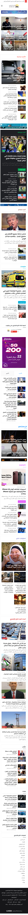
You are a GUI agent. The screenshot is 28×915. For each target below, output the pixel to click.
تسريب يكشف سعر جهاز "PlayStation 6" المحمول (10, 531)
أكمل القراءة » (22, 169)
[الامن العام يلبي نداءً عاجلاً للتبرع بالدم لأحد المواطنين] (14, 23)
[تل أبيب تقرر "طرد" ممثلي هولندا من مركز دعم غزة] (20, 35)
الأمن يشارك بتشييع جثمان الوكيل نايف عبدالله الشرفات (9, 812)
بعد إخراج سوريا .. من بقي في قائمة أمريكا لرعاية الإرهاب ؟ (10, 259)
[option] (14, 34)
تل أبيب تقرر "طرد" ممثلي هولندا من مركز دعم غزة (21, 39)
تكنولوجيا (23, 855)
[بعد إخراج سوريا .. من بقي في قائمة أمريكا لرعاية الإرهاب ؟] (22, 257)
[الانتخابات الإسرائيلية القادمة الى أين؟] (21, 389)
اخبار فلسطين (22, 844)
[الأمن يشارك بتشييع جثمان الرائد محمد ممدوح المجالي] (22, 826)
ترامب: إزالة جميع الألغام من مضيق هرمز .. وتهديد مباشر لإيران (15, 236)
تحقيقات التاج (22, 850)
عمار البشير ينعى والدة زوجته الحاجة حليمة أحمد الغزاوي (10, 805)
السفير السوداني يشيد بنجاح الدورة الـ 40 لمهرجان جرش (10, 395)
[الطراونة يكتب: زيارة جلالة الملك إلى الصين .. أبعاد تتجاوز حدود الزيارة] (22, 759)
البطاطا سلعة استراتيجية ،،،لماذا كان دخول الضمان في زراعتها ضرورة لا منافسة (14, 703)
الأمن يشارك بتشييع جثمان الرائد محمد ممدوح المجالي (9, 826)
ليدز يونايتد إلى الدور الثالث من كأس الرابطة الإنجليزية (10, 103)
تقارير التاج (10, 902)
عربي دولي (22, 866)
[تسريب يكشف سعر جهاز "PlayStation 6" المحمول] (22, 530)
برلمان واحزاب (22, 846)
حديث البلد (22, 857)
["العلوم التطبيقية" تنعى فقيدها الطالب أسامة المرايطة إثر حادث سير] (22, 797)
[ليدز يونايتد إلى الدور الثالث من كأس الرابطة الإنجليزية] (22, 102)
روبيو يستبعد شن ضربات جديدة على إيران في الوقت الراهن (10, 110)
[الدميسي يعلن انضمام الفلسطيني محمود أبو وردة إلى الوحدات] (23, 181)
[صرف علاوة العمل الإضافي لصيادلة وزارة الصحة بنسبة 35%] (7, 35)
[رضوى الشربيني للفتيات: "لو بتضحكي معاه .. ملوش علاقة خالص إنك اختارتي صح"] (14, 436)
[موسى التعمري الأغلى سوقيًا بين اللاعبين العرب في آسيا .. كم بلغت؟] (23, 116)
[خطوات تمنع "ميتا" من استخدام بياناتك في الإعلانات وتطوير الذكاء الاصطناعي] (22, 514)
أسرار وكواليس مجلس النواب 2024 (15, 904)
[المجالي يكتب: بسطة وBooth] (22, 753)
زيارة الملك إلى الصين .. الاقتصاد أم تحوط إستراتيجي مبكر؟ (10, 773)
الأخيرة (20, 373)
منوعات (23, 880)
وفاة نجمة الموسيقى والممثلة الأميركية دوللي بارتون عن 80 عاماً (10, 95)
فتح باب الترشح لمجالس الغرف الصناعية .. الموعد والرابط (14, 675)
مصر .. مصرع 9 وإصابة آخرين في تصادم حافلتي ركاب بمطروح (14, 292)
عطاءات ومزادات (21, 871)
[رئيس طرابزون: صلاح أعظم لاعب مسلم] (22, 174)
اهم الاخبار (23, 848)
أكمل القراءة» (22, 245)
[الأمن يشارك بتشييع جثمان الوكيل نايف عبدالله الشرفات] (22, 812)
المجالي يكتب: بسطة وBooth (11, 752)
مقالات (23, 875)
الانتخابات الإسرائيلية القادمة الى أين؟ (10, 388)
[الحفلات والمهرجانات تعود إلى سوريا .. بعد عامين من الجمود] (14, 450)
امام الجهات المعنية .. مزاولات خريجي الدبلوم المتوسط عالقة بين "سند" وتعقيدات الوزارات (7, 588)
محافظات (23, 873)
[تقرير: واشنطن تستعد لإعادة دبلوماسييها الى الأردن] (22, 250)
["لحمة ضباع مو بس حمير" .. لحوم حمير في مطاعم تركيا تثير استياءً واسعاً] (22, 315)
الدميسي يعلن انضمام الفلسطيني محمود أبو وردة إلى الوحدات (9, 182)
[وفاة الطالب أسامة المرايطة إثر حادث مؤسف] (22, 820)
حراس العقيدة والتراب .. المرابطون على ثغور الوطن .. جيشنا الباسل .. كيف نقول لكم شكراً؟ (10, 781)
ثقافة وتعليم (22, 853)
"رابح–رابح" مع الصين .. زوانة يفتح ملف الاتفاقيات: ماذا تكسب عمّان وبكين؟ (20, 610)
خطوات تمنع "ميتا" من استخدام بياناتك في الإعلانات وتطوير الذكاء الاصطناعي (9, 516)
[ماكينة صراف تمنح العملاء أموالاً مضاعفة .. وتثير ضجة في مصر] (14, 72)
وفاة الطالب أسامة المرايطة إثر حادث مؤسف (10, 819)
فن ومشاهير (22, 868)
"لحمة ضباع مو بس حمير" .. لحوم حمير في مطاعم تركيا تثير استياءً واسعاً (10, 317)
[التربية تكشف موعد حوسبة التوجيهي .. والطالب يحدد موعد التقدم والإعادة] (22, 522)
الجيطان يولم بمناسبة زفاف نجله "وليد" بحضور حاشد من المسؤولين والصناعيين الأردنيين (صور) (9, 404)
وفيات (23, 882)
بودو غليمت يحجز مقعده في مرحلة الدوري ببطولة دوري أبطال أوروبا (15, 158)
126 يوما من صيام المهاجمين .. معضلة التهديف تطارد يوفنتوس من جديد (9, 190)
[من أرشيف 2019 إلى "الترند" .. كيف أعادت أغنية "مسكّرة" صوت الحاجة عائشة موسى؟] (14, 556)
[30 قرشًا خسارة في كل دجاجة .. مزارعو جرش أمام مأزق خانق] (7, 46)
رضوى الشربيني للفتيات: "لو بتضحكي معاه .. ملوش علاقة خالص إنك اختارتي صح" (14, 441)
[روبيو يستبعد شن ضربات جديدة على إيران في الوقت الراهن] (22, 108)
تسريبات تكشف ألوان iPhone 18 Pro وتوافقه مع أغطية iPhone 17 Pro (14, 491)
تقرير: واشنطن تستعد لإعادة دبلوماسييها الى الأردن (9, 252)
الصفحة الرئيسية (22, 899)
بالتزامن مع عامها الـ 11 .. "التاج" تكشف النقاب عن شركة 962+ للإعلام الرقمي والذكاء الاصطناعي (20, 588)
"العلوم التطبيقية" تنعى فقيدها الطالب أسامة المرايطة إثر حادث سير (10, 797)
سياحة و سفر (22, 862)
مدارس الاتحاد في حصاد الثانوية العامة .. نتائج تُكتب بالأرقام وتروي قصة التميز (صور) (9, 380)
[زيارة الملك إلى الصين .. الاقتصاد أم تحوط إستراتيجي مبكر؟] (22, 773)
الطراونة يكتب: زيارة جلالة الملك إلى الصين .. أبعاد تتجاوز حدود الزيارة (10, 759)
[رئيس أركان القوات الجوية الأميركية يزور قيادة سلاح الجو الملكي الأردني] (20, 46)
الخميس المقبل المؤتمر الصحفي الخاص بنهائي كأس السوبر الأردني (9, 198)
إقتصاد (23, 841)
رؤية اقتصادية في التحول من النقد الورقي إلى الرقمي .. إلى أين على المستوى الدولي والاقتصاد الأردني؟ (9, 415)
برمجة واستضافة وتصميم (17, 910)
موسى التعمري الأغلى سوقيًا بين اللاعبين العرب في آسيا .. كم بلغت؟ (9, 118)
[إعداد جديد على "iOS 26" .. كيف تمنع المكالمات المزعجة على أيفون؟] (22, 506)
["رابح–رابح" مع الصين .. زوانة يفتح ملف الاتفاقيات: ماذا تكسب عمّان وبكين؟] (20, 599)
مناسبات (23, 877)
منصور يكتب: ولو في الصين (11, 766)
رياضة (23, 859)
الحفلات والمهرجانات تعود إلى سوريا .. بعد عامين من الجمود (14, 453)
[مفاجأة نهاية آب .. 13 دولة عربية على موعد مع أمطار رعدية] (22, 307)
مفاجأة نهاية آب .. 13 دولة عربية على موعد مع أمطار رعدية (10, 309)
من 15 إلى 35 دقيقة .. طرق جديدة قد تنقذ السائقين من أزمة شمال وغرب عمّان (14, 645)
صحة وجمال (22, 864)
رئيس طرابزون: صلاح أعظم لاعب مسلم (10, 175)
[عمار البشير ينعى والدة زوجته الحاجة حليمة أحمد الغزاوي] (22, 805)
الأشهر (7, 373)
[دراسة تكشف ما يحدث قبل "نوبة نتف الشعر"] (23, 87)
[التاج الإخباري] (14, 6)
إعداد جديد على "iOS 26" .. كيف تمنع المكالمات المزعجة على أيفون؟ (9, 508)
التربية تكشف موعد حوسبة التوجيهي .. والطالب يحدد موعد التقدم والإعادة (10, 524)
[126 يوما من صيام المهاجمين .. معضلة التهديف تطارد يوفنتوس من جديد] (22, 188)
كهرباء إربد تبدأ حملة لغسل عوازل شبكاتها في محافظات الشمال (14, 733)
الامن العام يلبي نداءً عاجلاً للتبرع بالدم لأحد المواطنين (14, 27)
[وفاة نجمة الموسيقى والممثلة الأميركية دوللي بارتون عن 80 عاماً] (22, 94)
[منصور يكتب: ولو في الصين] (22, 767)
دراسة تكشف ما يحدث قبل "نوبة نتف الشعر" (10, 88)
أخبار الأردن (22, 839)
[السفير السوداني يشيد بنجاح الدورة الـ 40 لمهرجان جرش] (21, 395)
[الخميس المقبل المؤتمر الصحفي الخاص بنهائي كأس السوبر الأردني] (22, 196)
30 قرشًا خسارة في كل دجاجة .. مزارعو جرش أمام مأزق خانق (7, 49)
